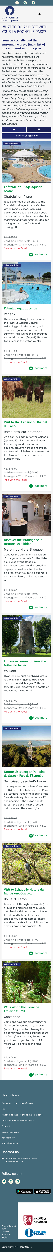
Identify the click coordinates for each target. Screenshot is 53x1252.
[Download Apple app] (42, 1192)
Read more (40, 254)
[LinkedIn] (33, 2)
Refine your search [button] (25, 136)
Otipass (28, 1247)
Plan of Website (10, 1144)
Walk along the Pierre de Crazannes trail (21, 1009)
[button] (14, 129)
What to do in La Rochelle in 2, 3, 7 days (22, 1115)
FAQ (3, 1109)
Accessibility (8, 1138)
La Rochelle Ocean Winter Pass (18, 1121)
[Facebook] (17, 2)
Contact (6, 1126)
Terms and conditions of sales (17, 1103)
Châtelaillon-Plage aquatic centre (23, 189)
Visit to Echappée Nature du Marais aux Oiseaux (24, 891)
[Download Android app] (24, 1192)
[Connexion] (39, 14)
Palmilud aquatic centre (21, 308)
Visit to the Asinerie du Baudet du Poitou (25, 424)
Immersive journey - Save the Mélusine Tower (25, 663)
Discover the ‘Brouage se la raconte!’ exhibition (23, 542)
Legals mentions (10, 1132)
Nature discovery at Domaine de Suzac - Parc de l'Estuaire (24, 773)
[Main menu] (48, 14)
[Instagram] (25, 2)
